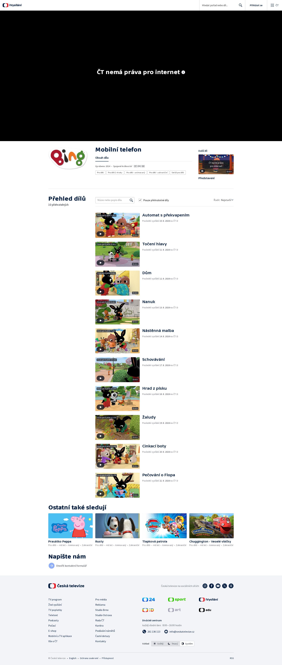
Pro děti (100, 172)
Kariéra (99, 625)
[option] (158, 643)
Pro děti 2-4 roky (115, 172)
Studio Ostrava (103, 615)
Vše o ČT (53, 641)
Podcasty (53, 620)
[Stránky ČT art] (174, 611)
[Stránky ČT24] (148, 600)
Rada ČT (99, 620)
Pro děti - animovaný (135, 172)
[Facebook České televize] (211, 586)
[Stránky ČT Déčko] (148, 611)
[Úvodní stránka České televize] (66, 586)
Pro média (101, 599)
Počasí (52, 625)
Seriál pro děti (178, 172)
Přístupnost (108, 658)
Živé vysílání (55, 604)
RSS (232, 658)
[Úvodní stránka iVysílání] (15, 5)
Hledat (240, 5)
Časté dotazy (102, 636)
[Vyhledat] (131, 200)
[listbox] (172, 643)
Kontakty (100, 641)
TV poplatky (55, 609)
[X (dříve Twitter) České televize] (224, 586)
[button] (216, 165)
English (72, 658)
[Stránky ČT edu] (205, 611)
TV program (55, 599)
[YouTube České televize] (218, 586)
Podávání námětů (105, 630)
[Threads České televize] (231, 586)
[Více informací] (183, 72)
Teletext (53, 615)
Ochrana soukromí (89, 658)
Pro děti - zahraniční (158, 172)
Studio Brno (102, 609)
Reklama (100, 604)
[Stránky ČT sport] (177, 600)
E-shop (52, 630)
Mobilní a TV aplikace (60, 636)
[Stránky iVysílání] (208, 600)
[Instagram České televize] (205, 586)
